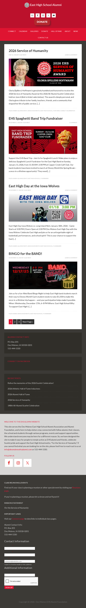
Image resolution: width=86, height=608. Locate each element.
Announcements (34, 111)
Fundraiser (44, 178)
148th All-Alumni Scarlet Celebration (23, 405)
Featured (56, 111)
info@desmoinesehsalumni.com (18, 449)
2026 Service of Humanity (28, 51)
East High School (46, 111)
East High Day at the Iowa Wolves (34, 186)
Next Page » (28, 321)
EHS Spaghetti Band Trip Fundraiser (36, 118)
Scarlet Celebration (67, 111)
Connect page (18, 518)
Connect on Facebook (19, 361)
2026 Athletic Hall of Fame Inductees (24, 388)
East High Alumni (43, 7)
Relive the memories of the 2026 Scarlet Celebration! (31, 383)
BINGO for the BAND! (25, 254)
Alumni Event (22, 111)
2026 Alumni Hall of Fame (19, 394)
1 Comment (73, 122)
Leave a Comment (71, 55)
